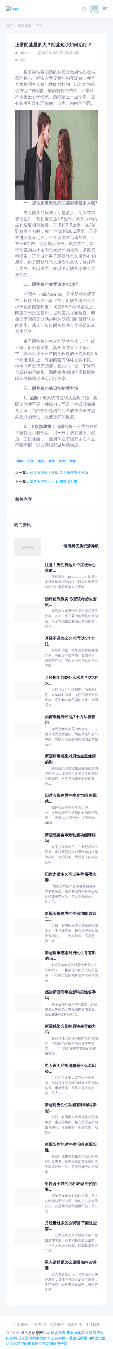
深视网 (44, 1343)
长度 (30, 461)
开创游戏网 (75, 1332)
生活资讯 (20, 1324)
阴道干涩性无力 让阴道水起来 (53, 481)
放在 (73, 461)
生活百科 (93, 1324)
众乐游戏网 (27, 1338)
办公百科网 (57, 1338)
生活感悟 (24, 26)
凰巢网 (33, 1343)
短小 (41, 461)
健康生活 (74, 1324)
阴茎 (20, 461)
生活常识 (38, 1324)
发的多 (41, 1338)
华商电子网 (58, 1343)
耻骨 (62, 461)
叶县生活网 (75, 1338)
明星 (46, 1332)
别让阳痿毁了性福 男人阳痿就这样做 (59, 472)
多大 (52, 461)
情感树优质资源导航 (81, 546)
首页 (9, 26)
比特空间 (20, 1343)
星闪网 (89, 1338)
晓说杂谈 (58, 1332)
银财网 (90, 1332)
